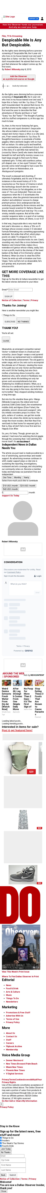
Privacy (34, 300)
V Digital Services (14, 1073)
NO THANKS (23, 321)
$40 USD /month (10, 489)
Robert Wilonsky (12, 69)
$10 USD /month (10, 486)
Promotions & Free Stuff (18, 1012)
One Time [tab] (7, 477)
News (8, 985)
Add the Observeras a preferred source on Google (18, 77)
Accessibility (29, 1079)
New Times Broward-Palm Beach (21, 1064)
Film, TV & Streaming (12, 36)
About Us (10, 1033)
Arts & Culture (13, 992)
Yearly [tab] (26, 477)
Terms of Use (12, 1019)
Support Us (33, 18)
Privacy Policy (13, 1022)
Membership (12, 1049)
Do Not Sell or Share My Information (19, 1101)
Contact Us (11, 1036)
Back (3, 1175)
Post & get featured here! (17, 730)
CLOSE (6, 341)
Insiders (6, 1140)
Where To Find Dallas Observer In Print (20, 976)
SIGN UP (8, 296)
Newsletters (12, 1002)
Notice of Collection (11, 300)
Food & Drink (12, 988)
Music (9, 995)
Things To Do (12, 998)
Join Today (6, 1149)
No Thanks (5, 1152)
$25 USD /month (27, 486)
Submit (13, 1175)
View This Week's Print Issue (15, 972)
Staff (8, 1040)
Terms (26, 300)
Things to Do (8, 1138)
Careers (10, 1043)
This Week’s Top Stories (13, 1143)
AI (36, 1079)
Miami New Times (14, 1067)
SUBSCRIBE (10, 321)
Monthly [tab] (17, 477)
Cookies (19, 1079)
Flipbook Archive (14, 1046)
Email (5, 289)
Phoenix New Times (15, 1070)
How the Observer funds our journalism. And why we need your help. (23, 26)
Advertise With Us (14, 1016)
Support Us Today (10, 495)
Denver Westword (14, 1060)
